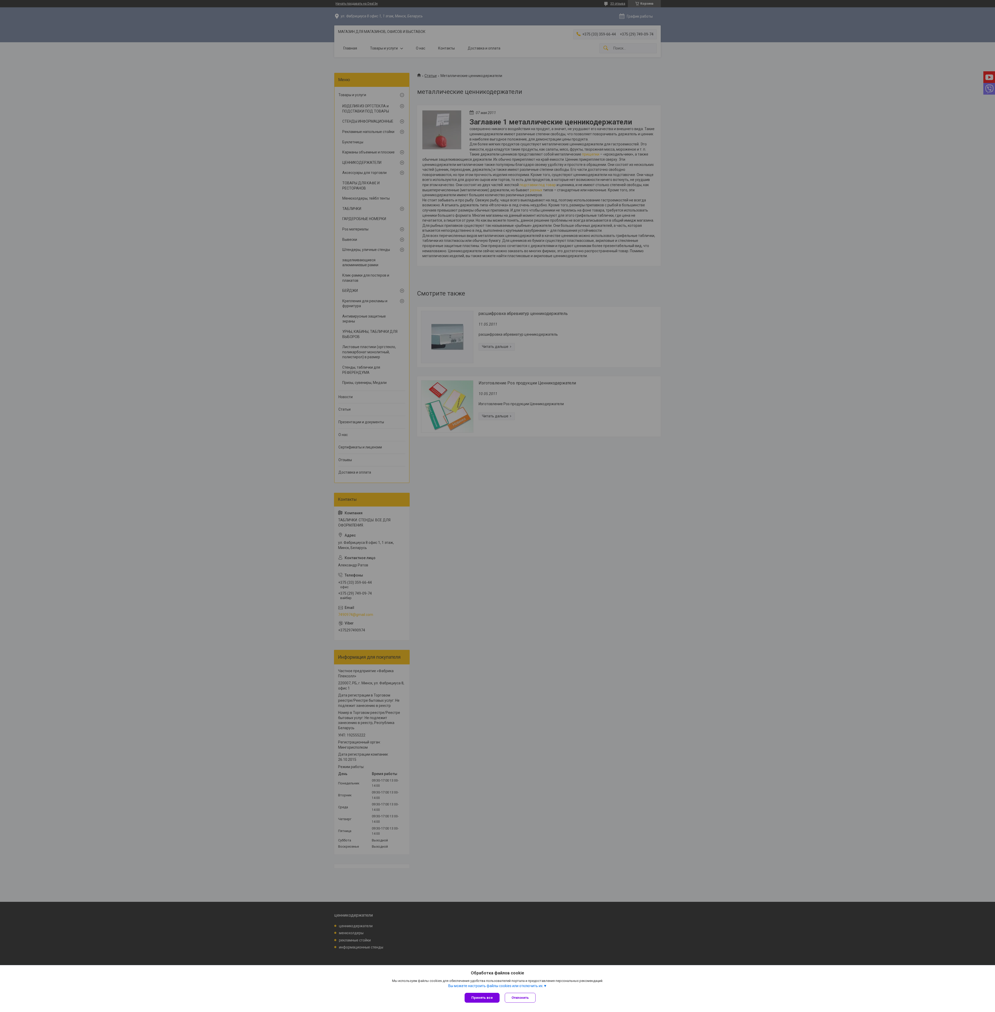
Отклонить (520, 998)
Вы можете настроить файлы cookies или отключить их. (495, 986)
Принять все (482, 998)
